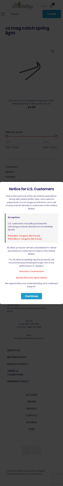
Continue (31, 296)
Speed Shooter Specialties (31, 277)
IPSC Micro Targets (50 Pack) (25, 238)
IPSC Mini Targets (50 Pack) (24, 235)
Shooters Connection (31, 271)
